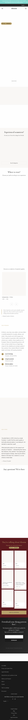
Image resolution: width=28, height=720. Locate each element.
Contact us (14, 512)
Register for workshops (14, 533)
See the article (9, 567)
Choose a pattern (7, 190)
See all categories (14, 163)
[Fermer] (26, 1)
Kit (3, 218)
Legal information (5, 672)
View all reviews (14, 612)
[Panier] (25, 8)
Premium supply (6, 245)
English (23, 5)
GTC (14, 715)
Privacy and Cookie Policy (7, 668)
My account (4, 691)
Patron (6, 218)
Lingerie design (14, 709)
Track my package (5, 687)
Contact (3, 684)
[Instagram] (15, 699)
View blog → (14, 491)
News (14, 44)
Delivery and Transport (6, 678)
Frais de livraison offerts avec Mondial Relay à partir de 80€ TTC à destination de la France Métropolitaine (14, 1)
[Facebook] (13, 699)
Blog (14, 711)
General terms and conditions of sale (9, 675)
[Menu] (2, 8)
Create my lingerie (14, 38)
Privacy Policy (14, 713)
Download (14, 640)
